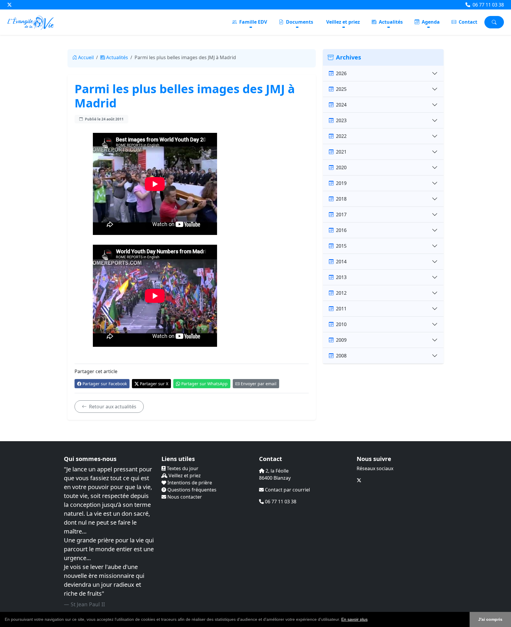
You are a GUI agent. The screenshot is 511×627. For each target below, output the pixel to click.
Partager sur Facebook (105, 383)
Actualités (390, 22)
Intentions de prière (189, 482)
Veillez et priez (343, 22)
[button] (370, 620)
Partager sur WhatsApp (204, 383)
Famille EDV (252, 22)
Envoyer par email (258, 383)
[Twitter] (9, 4)
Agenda (430, 22)
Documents (299, 22)
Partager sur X (154, 383)
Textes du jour (182, 468)
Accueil (86, 57)
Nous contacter (184, 497)
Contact (467, 22)
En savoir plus (354, 619)
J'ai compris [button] (490, 619)
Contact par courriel (287, 489)
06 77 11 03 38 (487, 4)
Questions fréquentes (191, 489)
